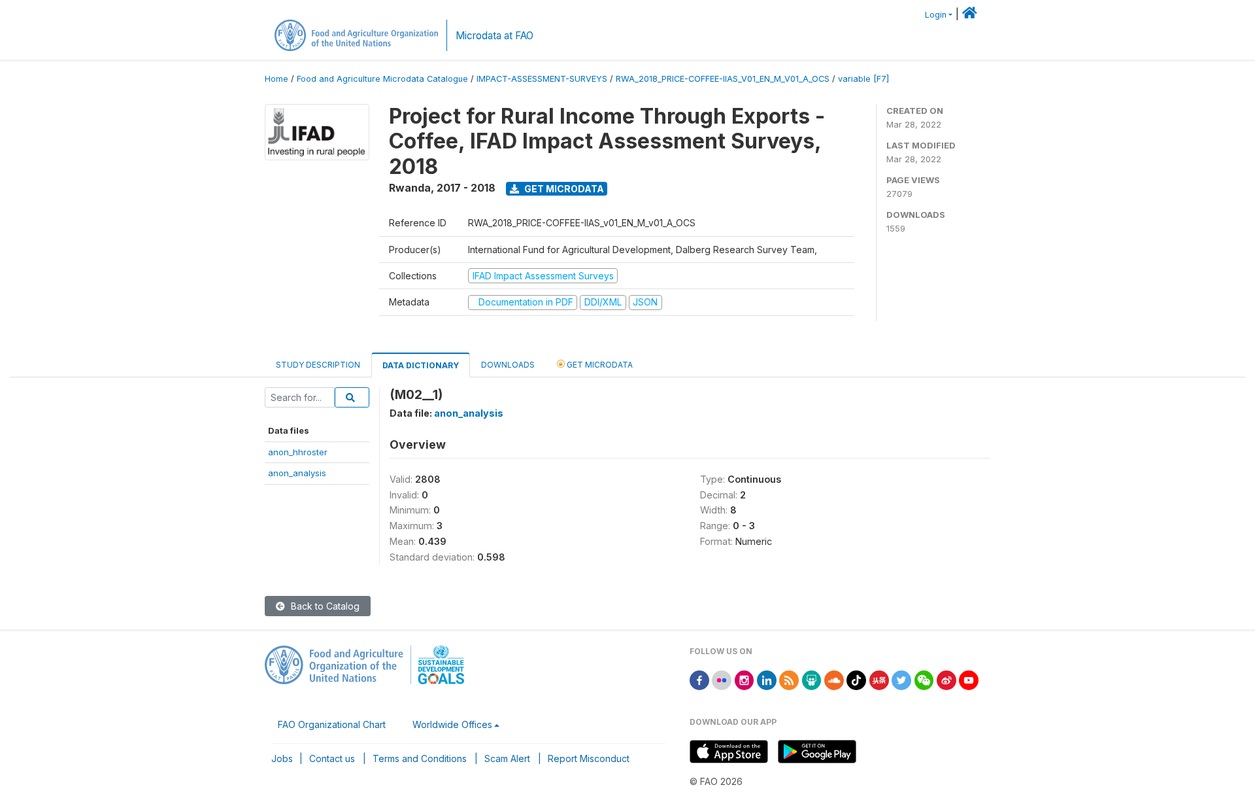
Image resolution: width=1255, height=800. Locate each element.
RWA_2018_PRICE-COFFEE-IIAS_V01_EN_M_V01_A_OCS (722, 79)
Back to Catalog (324, 606)
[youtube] (969, 679)
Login (935, 15)
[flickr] (721, 679)
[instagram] (744, 679)
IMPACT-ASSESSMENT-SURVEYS (542, 79)
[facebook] (699, 679)
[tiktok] (856, 679)
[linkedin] (767, 679)
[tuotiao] (879, 679)
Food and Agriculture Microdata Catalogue (382, 79)
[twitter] (901, 679)
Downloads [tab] (508, 365)
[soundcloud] (834, 679)
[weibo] (946, 679)
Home (276, 79)
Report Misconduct (588, 758)
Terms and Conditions (420, 758)
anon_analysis (297, 473)
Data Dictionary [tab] (420, 365)
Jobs (282, 758)
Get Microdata (563, 188)
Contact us (332, 758)
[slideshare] (812, 679)
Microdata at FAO (494, 35)
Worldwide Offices (452, 724)
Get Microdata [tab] (599, 365)
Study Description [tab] (318, 365)
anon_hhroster (297, 452)
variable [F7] (863, 79)
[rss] (789, 679)
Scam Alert (507, 758)
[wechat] (924, 679)
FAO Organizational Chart (332, 724)
